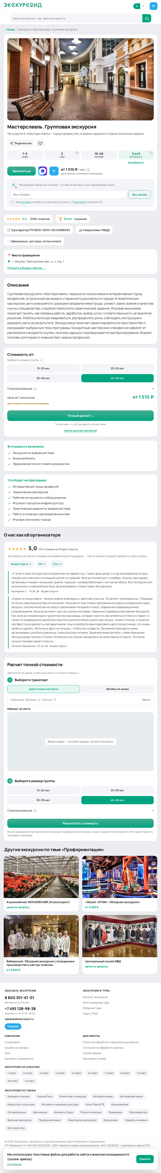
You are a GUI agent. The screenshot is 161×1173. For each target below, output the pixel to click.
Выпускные (111, 1120)
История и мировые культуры (60, 1104)
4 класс (60, 1073)
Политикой (79, 201)
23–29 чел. (117, 368)
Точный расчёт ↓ (80, 415)
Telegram (13, 1026)
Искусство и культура (21, 1104)
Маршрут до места (18, 708)
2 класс (27, 1073)
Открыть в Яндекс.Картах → (26, 268)
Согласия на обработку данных (103, 1047)
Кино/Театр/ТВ (95, 1104)
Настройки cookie (94, 1058)
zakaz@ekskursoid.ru (19, 1019)
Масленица (40, 1112)
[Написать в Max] (42, 171)
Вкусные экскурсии (19, 1120)
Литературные (16, 1112)
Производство (138, 1112)
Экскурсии (24, 29)
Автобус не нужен (117, 689)
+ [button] (151, 152)
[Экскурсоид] (23, 6)
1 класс (11, 1073)
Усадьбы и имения (136, 1120)
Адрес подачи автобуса (43, 689)
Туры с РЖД (90, 1013)
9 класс (141, 1073)
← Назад (9, 29)
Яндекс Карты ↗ (21, 564)
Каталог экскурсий (95, 997)
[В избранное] (40, 143)
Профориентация (50, 1120)
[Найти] (146, 18)
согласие (26, 201)
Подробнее (14, 1164)
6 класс (92, 1073)
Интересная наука (131, 1096)
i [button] (77, 152)
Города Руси (44, 1096)
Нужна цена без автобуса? (80, 430)
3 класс (43, 1073)
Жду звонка (139, 194)
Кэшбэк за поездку (17, 1047)
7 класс (108, 1073)
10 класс (12, 1081)
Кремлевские (119, 1104)
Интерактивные (103, 1096)
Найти (146, 699)
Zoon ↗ (57, 564)
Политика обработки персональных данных (111, 1042)
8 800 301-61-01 (19, 997)
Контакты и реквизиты (19, 1058)
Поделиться (23, 143)
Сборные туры (92, 1008)
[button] (140, 6)
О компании (12, 1042)
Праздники (115, 1112)
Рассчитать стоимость (80, 823)
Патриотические (90, 1112)
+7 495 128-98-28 (20, 1008)
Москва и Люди (63, 1112)
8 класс (125, 1073)
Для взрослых (16, 1128)
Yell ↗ (42, 564)
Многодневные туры (96, 1002)
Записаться (21, 171)
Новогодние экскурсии (82, 1120)
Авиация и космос (18, 1096)
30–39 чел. (43, 378)
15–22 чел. (43, 368)
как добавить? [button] (136, 162)
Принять (145, 1159)
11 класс (29, 1081)
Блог (8, 1053)
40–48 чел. (117, 378)
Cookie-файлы (92, 1053)
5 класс (76, 1073)
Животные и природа (72, 1096)
